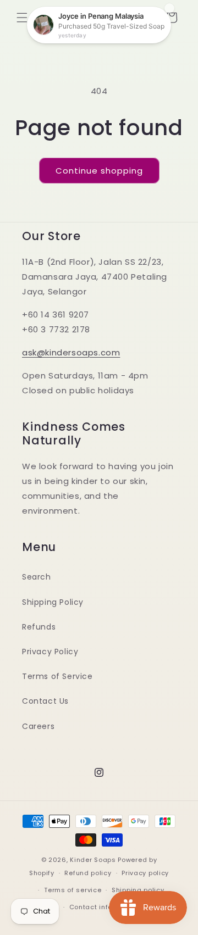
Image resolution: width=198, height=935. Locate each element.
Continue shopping (99, 170)
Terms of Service (57, 676)
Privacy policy (145, 873)
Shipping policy (138, 890)
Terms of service (72, 890)
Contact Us (45, 700)
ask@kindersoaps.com (71, 352)
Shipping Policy (53, 602)
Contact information (104, 907)
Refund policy (87, 873)
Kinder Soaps (93, 859)
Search (36, 576)
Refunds (39, 626)
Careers (38, 726)
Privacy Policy (50, 651)
